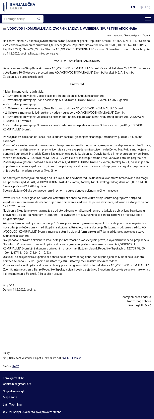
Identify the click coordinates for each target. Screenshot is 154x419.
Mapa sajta (10, 397)
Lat (133, 7)
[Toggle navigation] (148, 19)
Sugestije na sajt (13, 391)
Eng (147, 7)
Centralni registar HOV (17, 384)
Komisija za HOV (13, 378)
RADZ (15, 366)
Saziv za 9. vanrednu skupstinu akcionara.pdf (35, 357)
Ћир (140, 7)
